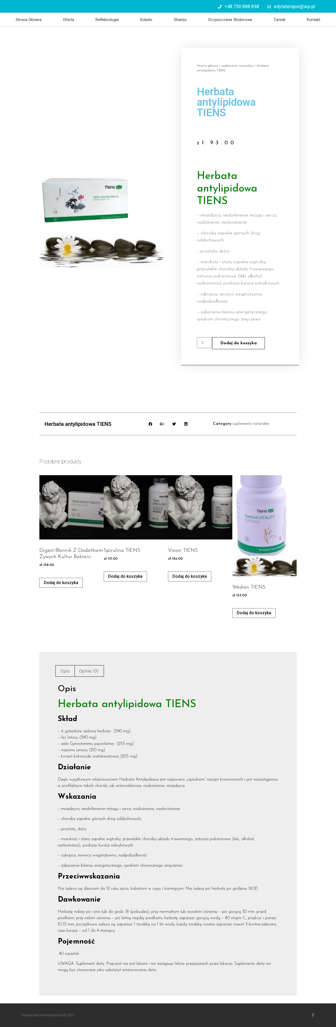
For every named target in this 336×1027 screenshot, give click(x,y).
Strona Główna (28, 19)
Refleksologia (107, 19)
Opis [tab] (65, 671)
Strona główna (207, 65)
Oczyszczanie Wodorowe (230, 19)
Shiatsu (180, 19)
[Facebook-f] (313, 1015)
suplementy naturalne (237, 65)
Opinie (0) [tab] (89, 671)
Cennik (279, 19)
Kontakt (313, 19)
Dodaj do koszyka (238, 343)
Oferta (68, 19)
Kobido (146, 19)
